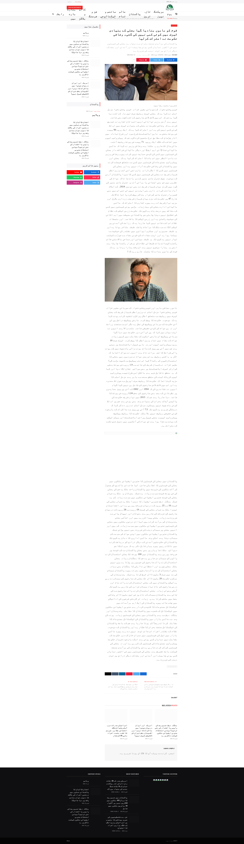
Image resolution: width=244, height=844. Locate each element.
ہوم (169, 13)
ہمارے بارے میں (71, 14)
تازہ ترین (147, 14)
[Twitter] (184, 115)
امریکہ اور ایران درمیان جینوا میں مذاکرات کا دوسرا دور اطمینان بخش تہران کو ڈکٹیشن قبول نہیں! (141, 730)
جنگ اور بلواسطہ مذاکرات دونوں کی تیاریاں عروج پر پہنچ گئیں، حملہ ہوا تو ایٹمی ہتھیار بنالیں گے (123, 686)
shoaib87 (174, 54)
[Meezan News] (169, 7)
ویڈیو (69, 1)
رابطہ (60, 13)
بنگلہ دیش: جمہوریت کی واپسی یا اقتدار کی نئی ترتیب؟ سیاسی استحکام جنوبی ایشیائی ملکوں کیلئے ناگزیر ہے (166, 730)
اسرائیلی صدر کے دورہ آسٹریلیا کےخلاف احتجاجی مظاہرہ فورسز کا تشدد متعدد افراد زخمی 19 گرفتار (116, 730)
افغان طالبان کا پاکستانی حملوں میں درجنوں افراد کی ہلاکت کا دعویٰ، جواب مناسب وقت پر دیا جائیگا (78, 46)
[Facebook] (184, 110)
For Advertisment (74, 7)
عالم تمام (122, 14)
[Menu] (176, 14)
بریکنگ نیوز (159, 14)
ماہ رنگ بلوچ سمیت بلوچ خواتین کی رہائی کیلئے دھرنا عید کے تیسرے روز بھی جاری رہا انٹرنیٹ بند (159, 686)
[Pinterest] (184, 124)
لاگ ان (141, 753)
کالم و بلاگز (82, 14)
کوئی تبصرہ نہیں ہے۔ (142, 54)
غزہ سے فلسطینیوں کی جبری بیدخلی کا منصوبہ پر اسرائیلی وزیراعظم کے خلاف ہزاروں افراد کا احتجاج (116, 822)
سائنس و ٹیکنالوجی (108, 14)
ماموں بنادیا (172, 666)
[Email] (184, 129)
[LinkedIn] (184, 119)
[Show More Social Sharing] (134, 60)
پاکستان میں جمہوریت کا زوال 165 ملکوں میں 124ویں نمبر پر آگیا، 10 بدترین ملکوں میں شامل (117, 802)
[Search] (53, 14)
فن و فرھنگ (93, 14)
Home (68, 841)
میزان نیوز (97, 111)
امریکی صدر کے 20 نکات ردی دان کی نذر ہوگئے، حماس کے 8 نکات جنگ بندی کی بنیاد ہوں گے (116, 785)
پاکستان (135, 13)
